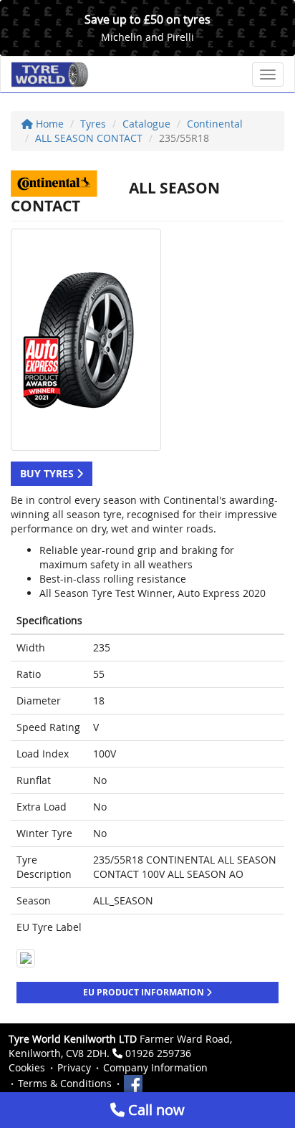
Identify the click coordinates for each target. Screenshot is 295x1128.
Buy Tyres (48, 473)
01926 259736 (158, 1053)
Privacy (74, 1067)
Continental (215, 123)
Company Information (155, 1067)
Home (48, 123)
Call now (155, 1109)
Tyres (93, 123)
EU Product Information (144, 992)
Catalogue (146, 123)
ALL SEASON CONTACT (88, 138)
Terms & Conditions (65, 1083)
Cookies (27, 1067)
